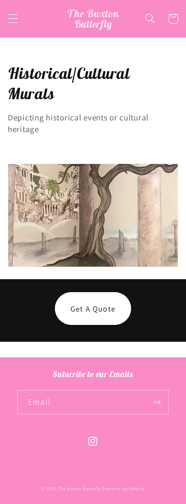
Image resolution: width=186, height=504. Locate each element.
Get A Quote (93, 309)
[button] (13, 18)
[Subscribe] (156, 402)
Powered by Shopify (124, 488)
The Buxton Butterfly (79, 488)
